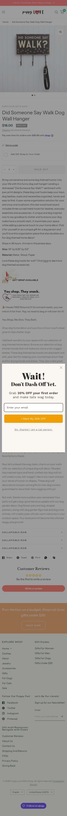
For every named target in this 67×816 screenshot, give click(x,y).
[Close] (61, 367)
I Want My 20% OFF (33, 418)
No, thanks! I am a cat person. (33, 429)
